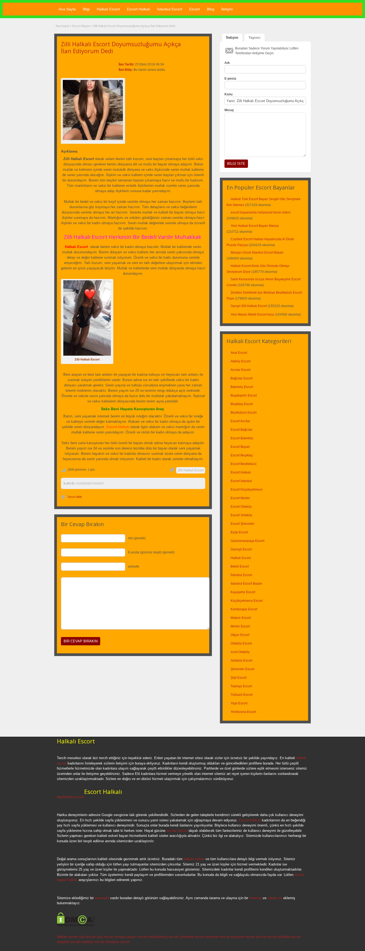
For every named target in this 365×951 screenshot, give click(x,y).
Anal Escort (239, 353)
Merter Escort (240, 626)
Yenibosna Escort (243, 712)
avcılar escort (177, 831)
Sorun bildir (75, 496)
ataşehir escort (68, 942)
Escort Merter (240, 498)
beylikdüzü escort (70, 797)
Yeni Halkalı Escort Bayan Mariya (255, 226)
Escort (194, 9)
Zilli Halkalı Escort (191, 470)
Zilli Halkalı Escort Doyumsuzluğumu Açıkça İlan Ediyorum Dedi (121, 47)
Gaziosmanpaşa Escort (247, 541)
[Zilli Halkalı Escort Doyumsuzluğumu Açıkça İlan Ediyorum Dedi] (93, 110)
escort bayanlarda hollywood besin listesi (260, 212)
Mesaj (229, 110)
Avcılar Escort (240, 370)
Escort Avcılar (240, 421)
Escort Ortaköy (241, 507)
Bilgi (86, 9)
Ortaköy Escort (241, 643)
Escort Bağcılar (242, 430)
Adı (227, 63)
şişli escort (87, 937)
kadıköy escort (92, 942)
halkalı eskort (194, 859)
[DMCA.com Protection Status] (76, 925)
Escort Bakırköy (242, 438)
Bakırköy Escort (242, 387)
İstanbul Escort (169, 9)
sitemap (255, 898)
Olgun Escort (240, 635)
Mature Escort (241, 618)
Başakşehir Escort (244, 395)
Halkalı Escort (108, 9)
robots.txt (274, 898)
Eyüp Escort (239, 532)
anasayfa (102, 898)
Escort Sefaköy (241, 515)
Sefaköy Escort (241, 660)
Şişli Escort (239, 678)
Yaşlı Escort (239, 703)
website (133, 566)
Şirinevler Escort (242, 669)
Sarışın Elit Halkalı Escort (249, 306)
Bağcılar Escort (242, 378)
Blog (210, 9)
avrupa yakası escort (131, 937)
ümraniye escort (117, 942)
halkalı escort (67, 937)
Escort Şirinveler (242, 524)
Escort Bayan (81, 26)
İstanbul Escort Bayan (246, 583)
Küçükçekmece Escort (247, 601)
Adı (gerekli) (137, 538)
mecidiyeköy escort (163, 937)
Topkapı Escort (241, 686)
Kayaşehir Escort (243, 592)
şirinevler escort (192, 937)
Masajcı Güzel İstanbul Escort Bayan (257, 252)
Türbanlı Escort (242, 695)
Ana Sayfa (67, 9)
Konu (228, 94)
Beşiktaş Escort (242, 404)
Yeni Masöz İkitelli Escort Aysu (252, 314)
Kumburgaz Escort (244, 609)
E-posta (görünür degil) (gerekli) (151, 552)
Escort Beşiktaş (242, 455)
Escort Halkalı (138, 9)
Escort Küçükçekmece (247, 489)
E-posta (230, 78)
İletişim (227, 9)
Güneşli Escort (241, 549)
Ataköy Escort (240, 361)
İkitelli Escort (240, 566)
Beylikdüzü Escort (244, 412)
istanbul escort (289, 937)
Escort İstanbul (241, 481)
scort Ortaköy (240, 652)
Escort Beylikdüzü (244, 464)
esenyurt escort (243, 937)
